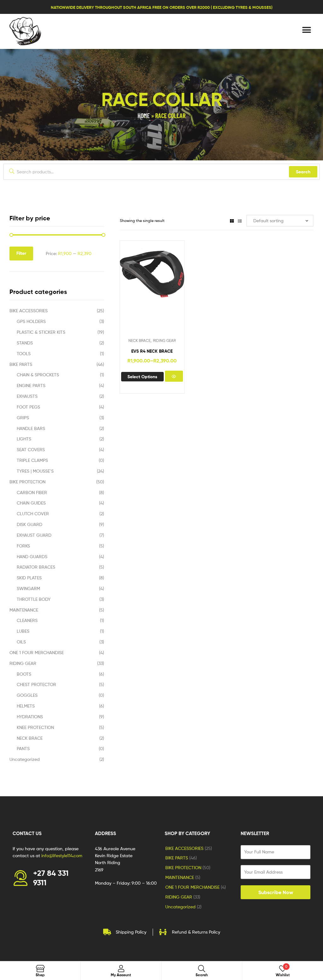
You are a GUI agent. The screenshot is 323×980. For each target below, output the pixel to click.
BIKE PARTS (20, 364)
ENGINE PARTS (31, 385)
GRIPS (23, 417)
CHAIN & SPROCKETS (38, 374)
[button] (306, 30)
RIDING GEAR (164, 340)
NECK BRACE (139, 340)
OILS (21, 641)
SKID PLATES (29, 577)
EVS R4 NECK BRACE (152, 351)
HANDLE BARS (31, 428)
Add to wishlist (136, 291)
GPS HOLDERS (31, 321)
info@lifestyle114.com (61, 855)
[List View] (239, 220)
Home (144, 115)
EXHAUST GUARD (34, 535)
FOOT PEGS (28, 406)
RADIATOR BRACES (36, 567)
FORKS (23, 545)
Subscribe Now (275, 892)
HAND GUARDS (32, 556)
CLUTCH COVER (33, 513)
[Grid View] (231, 220)
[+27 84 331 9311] (20, 878)
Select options (142, 376)
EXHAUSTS (27, 396)
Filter (21, 253)
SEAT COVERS (31, 449)
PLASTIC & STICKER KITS (41, 332)
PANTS (23, 748)
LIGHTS (24, 438)
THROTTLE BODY (33, 599)
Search (303, 172)
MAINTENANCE (23, 609)
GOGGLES (27, 695)
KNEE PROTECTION (35, 727)
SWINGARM (28, 588)
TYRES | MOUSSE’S (35, 471)
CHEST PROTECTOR (36, 684)
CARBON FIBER (32, 492)
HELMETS (26, 705)
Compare (152, 291)
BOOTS (24, 674)
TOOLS (24, 353)
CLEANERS (27, 620)
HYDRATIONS (30, 716)
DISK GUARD (29, 524)
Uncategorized (24, 759)
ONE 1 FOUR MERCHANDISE (36, 652)
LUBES (23, 631)
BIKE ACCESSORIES (28, 310)
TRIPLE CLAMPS (32, 460)
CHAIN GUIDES (31, 502)
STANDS (25, 342)
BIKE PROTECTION (27, 481)
